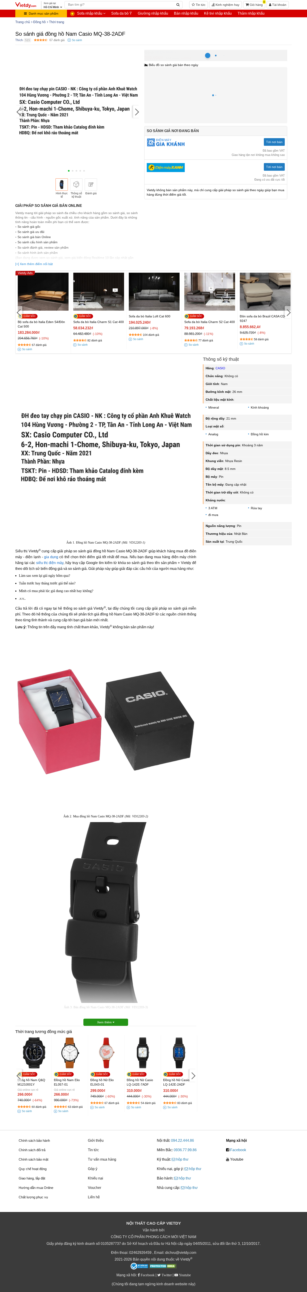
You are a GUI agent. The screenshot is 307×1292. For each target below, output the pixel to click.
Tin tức (200, 5)
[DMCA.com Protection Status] (163, 1267)
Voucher (94, 1188)
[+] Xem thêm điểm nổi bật (34, 264)
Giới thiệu (96, 1140)
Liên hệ (94, 1197)
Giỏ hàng (257, 4)
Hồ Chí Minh (164, 52)
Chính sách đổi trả (32, 1150)
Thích (19, 40)
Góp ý (92, 1169)
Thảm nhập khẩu (251, 13)
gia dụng (51, 557)
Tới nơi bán (274, 142)
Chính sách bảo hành (34, 1140)
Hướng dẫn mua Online (36, 1188)
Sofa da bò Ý (121, 13)
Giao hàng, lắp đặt (32, 1178)
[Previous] (18, 111)
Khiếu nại (95, 1178)
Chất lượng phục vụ (33, 1197)
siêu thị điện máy (50, 563)
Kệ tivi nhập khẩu (218, 13)
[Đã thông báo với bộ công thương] (139, 1266)
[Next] (136, 111)
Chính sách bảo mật (33, 1159)
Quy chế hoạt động (33, 1169)
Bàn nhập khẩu (186, 13)
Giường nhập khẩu (153, 13)
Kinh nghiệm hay (227, 5)
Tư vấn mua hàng (102, 1159)
